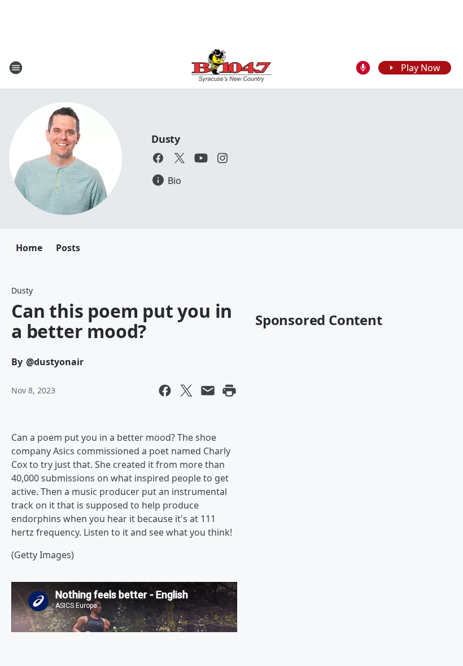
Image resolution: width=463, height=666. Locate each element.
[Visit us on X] (179, 158)
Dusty (165, 139)
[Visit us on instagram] (222, 158)
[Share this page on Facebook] (165, 390)
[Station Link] (231, 67)
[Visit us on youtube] (201, 158)
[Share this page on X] (186, 390)
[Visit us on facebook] (158, 158)
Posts (68, 248)
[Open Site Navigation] (16, 68)
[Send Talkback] (363, 68)
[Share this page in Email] (208, 390)
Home (29, 248)
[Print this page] (229, 390)
